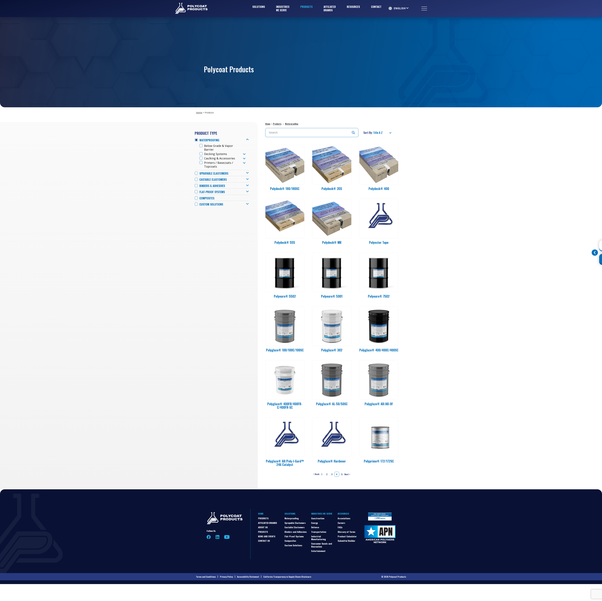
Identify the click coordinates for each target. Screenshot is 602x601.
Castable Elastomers (213, 179)
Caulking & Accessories (219, 158)
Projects (263, 531)
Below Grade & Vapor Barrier (218, 147)
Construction (317, 518)
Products (306, 7)
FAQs (340, 527)
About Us (263, 527)
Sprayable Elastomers (213, 173)
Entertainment (318, 551)
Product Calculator (347, 536)
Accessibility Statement (248, 576)
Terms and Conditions (206, 576)
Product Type (206, 133)
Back (316, 474)
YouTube (227, 537)
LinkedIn (217, 537)
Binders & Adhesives (212, 186)
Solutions (258, 7)
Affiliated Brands (330, 8)
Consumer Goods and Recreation (321, 545)
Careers (341, 522)
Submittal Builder (346, 540)
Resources (353, 7)
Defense (315, 527)
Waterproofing (209, 140)
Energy (314, 522)
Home (199, 112)
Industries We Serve (282, 8)
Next (347, 474)
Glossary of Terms (346, 531)
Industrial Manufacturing (318, 538)
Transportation (318, 531)
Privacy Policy (226, 576)
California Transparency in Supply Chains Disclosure (287, 576)
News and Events (266, 536)
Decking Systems (215, 154)
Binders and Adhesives (296, 531)
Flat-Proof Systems (212, 192)
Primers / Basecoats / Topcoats (218, 164)
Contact (376, 7)
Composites (206, 198)
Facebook (209, 537)
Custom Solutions (211, 204)
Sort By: (368, 133)
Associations (344, 518)
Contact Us (264, 540)
